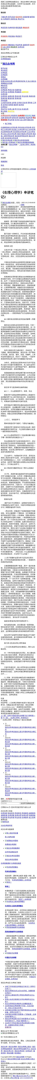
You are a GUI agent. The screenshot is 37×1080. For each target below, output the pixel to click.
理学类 (30, 103)
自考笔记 (4, 107)
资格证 (3, 77)
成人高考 (6, 47)
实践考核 (21, 118)
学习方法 (18, 109)
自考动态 (29, 1051)
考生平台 (21, 19)
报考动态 (4, 88)
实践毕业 (18, 90)
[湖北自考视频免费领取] (25, 142)
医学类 (21, 105)
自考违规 (11, 815)
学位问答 (25, 96)
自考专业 (4, 92)
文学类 (19, 103)
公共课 (3, 103)
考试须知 (11, 36)
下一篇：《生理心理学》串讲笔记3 (15, 718)
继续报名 (11, 45)
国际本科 (30, 120)
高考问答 (4, 98)
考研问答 (32, 96)
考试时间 (14, 115)
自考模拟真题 (16, 863)
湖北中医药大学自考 (24, 134)
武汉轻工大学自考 (18, 129)
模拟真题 (18, 27)
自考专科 (21, 47)
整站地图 (10, 1053)
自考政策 (4, 90)
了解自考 (4, 17)
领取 (22, 205)
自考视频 (4, 79)
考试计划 (11, 90)
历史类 (24, 103)
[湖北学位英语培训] (21, 140)
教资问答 (11, 98)
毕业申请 (18, 45)
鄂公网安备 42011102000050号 (22, 1078)
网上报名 (4, 111)
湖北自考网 (13, 144)
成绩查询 (4, 45)
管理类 (10, 105)
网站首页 (4, 85)
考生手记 (4, 109)
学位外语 (18, 817)
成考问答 (11, 96)
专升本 (17, 120)
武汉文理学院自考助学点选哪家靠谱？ (19, 1004)
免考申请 (11, 27)
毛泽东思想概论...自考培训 (21, 880)
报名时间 (18, 17)
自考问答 (4, 94)
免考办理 (8, 118)
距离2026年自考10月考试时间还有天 (14, 81)
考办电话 (4, 70)
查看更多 (8, 1027)
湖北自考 (4, 1047)
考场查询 (4, 36)
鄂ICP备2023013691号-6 (21, 1076)
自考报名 (4, 73)
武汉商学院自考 (6, 132)
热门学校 (8, 124)
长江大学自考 (30, 129)
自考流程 (4, 813)
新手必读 (11, 17)
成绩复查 (4, 815)
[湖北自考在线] (6, 140)
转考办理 (15, 118)
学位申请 (11, 120)
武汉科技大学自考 (11, 138)
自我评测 (26, 17)
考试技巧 (18, 36)
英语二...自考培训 (24, 899)
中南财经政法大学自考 (9, 127)
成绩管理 (26, 45)
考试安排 (4, 27)
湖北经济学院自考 (21, 136)
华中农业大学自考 (24, 127)
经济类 (8, 103)
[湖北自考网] (8, 63)
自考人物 (11, 109)
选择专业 (13, 19)
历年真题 (4, 100)
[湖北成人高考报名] (8, 142)
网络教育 (13, 47)
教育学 (16, 105)
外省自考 (25, 109)
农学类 (5, 105)
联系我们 (18, 1053)
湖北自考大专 (8, 1051)
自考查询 (4, 75)
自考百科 (4, 96)
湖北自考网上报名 (24, 1047)
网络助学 (26, 27)
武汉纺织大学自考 (19, 132)
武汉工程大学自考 (9, 134)
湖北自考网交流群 (13, 1059)
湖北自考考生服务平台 (21, 1049)
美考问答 (18, 98)
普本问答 (18, 96)
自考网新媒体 (6, 59)
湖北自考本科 (19, 1051)
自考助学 (6, 19)
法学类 (14, 103)
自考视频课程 (6, 863)
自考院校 (11, 92)
